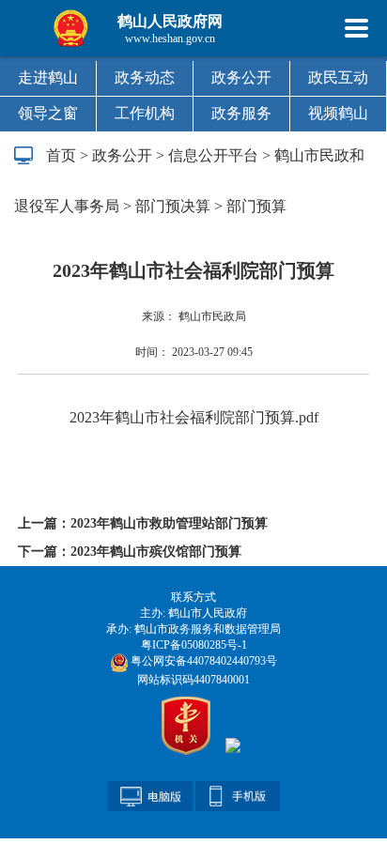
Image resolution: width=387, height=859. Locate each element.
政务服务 (241, 113)
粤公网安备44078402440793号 (202, 660)
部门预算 (256, 206)
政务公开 (241, 77)
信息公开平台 (213, 155)
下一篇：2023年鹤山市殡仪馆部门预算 (129, 552)
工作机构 (145, 113)
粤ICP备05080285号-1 (194, 645)
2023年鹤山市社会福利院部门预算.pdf (194, 417)
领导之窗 (48, 113)
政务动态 (145, 77)
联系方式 (193, 597)
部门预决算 (172, 206)
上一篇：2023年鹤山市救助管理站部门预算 (143, 523)
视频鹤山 (338, 113)
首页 (61, 155)
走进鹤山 (48, 77)
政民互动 (338, 77)
